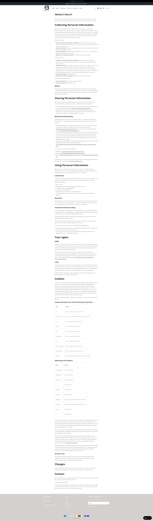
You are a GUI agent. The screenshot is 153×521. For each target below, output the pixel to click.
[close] (152, 4)
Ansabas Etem (78, 518)
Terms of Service (47, 506)
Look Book (68, 502)
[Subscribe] (108, 503)
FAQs (45, 502)
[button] (57, 8)
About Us (68, 504)
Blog (67, 508)
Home (67, 499)
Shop (67, 501)
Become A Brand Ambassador (50, 504)
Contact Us (46, 499)
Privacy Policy (46, 501)
